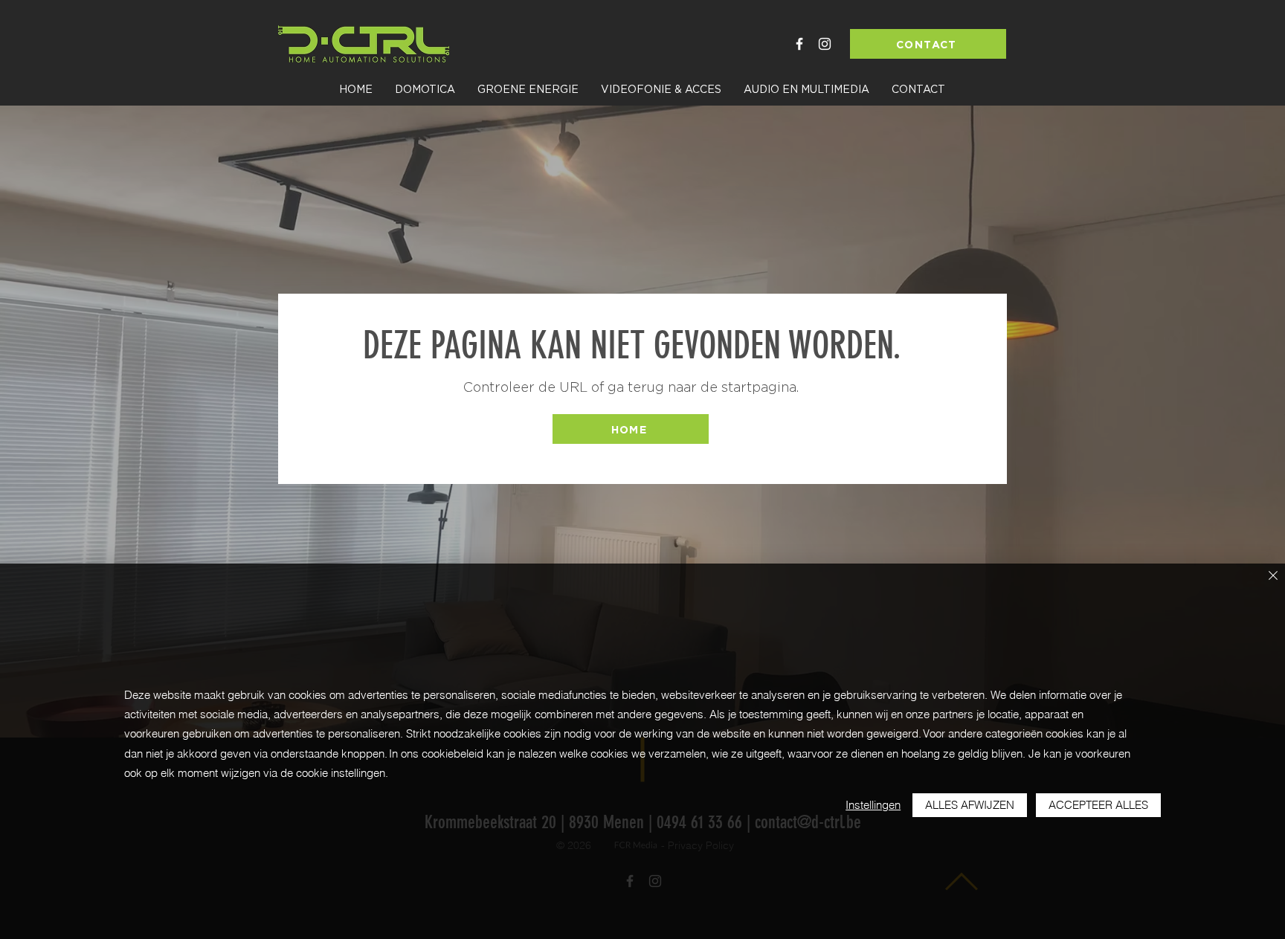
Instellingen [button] (873, 805)
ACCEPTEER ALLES (1098, 805)
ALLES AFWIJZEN (969, 805)
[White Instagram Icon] (825, 44)
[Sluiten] (1273, 577)
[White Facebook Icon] (799, 44)
